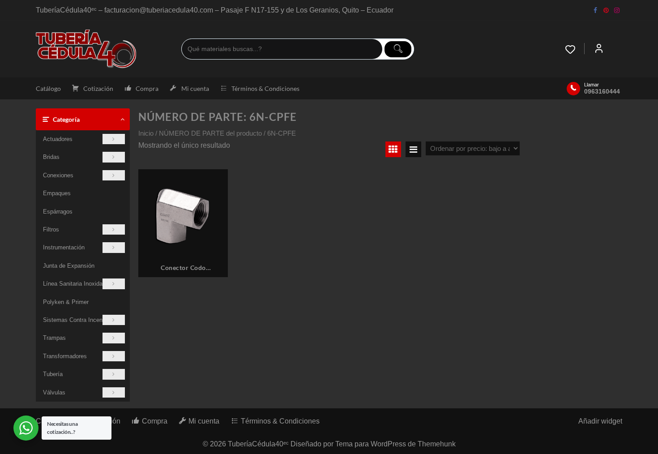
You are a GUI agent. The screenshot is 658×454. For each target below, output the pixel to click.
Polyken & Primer (66, 302)
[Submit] (398, 49)
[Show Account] (599, 49)
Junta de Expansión (68, 265)
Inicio (146, 133)
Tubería (53, 374)
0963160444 (602, 91)
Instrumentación (64, 247)
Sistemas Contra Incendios (78, 320)
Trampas (54, 337)
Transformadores (65, 356)
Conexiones (58, 175)
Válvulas (54, 392)
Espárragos (58, 211)
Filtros (51, 229)
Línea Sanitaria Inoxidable (76, 283)
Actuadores (58, 139)
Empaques (57, 193)
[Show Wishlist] (575, 49)
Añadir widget (600, 421)
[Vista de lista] (413, 149)
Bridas (51, 157)
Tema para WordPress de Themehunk (395, 444)
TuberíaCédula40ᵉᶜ (258, 444)
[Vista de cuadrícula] (393, 149)
